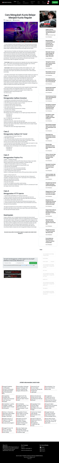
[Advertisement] (20, 248)
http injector (45, 288)
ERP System (18, 2)
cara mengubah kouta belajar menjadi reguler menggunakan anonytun (48, 266)
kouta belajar (45, 258)
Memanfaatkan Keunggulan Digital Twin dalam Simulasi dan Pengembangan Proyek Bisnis (51, 126)
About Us (22, 446)
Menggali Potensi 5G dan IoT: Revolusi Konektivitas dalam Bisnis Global (50, 231)
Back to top (29, 458)
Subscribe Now (33, 263)
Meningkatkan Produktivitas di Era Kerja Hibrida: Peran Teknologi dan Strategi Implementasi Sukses (51, 106)
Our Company (44, 2)
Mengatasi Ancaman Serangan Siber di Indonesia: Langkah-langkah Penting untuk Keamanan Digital (51, 202)
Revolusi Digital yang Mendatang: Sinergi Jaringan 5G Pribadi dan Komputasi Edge (50, 240)
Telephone (55, 2)
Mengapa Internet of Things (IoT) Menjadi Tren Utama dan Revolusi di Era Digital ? (51, 193)
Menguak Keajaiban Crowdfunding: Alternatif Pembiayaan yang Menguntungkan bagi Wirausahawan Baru (50, 43)
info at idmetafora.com (28, 450)
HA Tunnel (45, 270)
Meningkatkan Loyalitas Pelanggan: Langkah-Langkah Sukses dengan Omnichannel (50, 116)
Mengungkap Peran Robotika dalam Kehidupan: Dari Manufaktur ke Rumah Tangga (51, 136)
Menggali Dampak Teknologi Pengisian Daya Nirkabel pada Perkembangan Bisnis (51, 184)
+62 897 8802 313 (28, 448)
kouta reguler (45, 261)
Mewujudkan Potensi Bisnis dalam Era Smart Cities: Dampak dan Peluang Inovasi (51, 166)
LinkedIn (42, 447)
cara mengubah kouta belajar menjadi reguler (48, 254)
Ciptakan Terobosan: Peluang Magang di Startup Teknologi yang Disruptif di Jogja (51, 31)
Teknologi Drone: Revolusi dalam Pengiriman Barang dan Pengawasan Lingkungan (50, 63)
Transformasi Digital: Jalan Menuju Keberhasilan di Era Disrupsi (50, 176)
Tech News (39, 2)
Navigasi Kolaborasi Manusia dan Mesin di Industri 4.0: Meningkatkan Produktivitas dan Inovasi (51, 212)
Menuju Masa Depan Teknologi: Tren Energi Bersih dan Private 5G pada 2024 (50, 221)
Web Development (25, 2)
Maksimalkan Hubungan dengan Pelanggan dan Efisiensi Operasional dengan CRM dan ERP (50, 54)
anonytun (52, 261)
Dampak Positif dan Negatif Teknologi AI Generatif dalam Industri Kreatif (51, 89)
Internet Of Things (33, 2)
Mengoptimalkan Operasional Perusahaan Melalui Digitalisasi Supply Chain (50, 146)
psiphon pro (45, 279)
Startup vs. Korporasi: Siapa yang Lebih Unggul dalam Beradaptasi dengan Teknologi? (51, 156)
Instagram (43, 450)
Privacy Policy (23, 265)
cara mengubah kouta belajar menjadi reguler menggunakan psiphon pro (48, 284)
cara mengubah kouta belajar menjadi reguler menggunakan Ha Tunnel (48, 275)
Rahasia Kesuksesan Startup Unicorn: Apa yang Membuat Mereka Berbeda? (51, 97)
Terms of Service (30, 265)
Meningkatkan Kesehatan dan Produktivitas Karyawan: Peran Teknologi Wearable (51, 80)
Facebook (43, 449)
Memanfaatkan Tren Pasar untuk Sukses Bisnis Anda (51, 72)
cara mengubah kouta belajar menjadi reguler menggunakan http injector (48, 293)
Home (15, 1)
